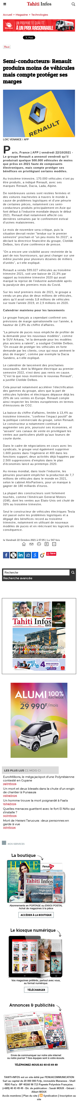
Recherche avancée (17, 578)
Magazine (22, 14)
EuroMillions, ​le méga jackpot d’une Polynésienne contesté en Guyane (38, 778)
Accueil (7, 14)
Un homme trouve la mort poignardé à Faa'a (35, 800)
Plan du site (30, 1095)
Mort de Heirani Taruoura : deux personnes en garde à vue (36, 822)
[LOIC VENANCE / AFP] (39, 91)
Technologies (39, 14)
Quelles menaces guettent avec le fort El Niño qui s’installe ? (39, 810)
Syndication (50, 1095)
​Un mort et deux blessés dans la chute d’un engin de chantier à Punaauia (38, 790)
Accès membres (11, 1095)
